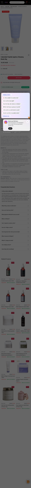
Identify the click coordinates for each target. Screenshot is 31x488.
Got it (10, 128)
